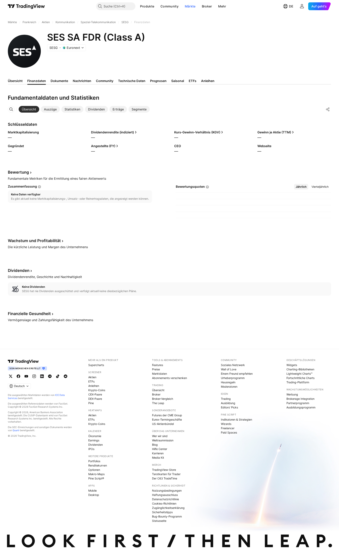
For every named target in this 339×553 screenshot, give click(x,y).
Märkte (190, 6)
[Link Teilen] (327, 109)
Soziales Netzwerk (233, 365)
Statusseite (159, 520)
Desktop (93, 495)
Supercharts (96, 365)
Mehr (222, 6)
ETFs (91, 381)
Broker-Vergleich (162, 398)
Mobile (92, 490)
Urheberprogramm (233, 378)
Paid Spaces (229, 432)
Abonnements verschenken (169, 378)
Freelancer (227, 428)
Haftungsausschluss (165, 495)
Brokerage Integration (300, 398)
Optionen (94, 469)
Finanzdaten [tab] (36, 81)
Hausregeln (228, 382)
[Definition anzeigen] (39, 187)
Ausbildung (228, 403)
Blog (155, 444)
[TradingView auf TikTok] (57, 376)
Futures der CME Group (167, 415)
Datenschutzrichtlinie (165, 499)
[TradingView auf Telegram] (50, 376)
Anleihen (93, 385)
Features (157, 365)
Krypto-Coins (96, 390)
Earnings (93, 440)
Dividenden (95, 444)
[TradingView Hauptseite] (26, 6)
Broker (207, 6)
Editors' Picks (229, 407)
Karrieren (158, 453)
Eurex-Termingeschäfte (167, 419)
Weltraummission (162, 440)
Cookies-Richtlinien (164, 503)
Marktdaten (159, 373)
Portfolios (94, 461)
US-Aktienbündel (163, 423)
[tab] (29, 109)
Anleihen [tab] (207, 81)
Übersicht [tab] (15, 81)
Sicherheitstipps (162, 512)
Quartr (16, 430)
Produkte (147, 6)
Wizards (226, 423)
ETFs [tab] (192, 81)
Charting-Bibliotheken (300, 369)
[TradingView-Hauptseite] (23, 361)
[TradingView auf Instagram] (34, 376)
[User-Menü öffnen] (302, 6)
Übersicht (158, 390)
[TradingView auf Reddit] (65, 376)
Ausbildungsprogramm (300, 407)
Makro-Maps (96, 474)
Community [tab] (104, 81)
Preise (156, 369)
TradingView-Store (164, 469)
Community (169, 6)
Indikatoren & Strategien (236, 419)
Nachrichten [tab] (82, 81)
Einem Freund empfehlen (237, 373)
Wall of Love (228, 369)
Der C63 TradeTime (164, 478)
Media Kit (158, 457)
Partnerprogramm (297, 403)
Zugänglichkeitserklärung (168, 507)
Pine (91, 403)
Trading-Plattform (297, 382)
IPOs (91, 449)
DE (291, 6)
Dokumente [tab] (59, 81)
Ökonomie (94, 436)
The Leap (158, 403)
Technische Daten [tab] (131, 81)
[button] (157, 6)
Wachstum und (34, 240)
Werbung (292, 394)
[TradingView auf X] (10, 376)
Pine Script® (96, 478)
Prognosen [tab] (158, 81)
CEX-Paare (95, 394)
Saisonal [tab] (177, 81)
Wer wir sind (160, 436)
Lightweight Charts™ (299, 373)
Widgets (291, 365)
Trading (226, 398)
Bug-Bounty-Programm (167, 516)
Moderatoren (229, 386)
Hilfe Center (159, 449)
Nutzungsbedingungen (167, 490)
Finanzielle (29, 313)
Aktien (92, 377)
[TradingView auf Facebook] (18, 376)
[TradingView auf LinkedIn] (42, 376)
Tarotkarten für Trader (166, 474)
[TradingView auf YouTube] (26, 376)
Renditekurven (97, 465)
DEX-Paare (95, 398)
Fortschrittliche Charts (300, 378)
